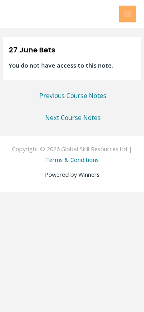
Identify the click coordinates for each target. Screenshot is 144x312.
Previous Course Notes (72, 95)
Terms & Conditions (72, 160)
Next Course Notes (73, 117)
